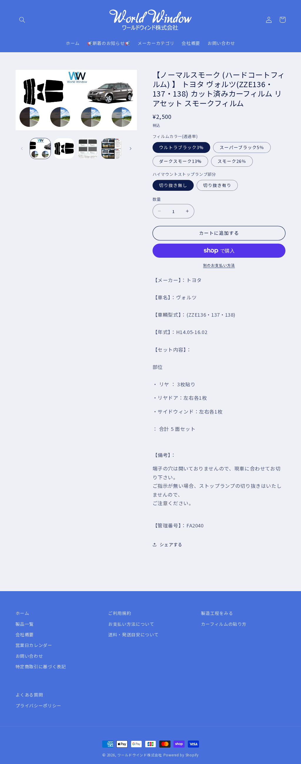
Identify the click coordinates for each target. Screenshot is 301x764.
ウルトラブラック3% (181, 147)
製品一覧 (25, 624)
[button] (22, 19)
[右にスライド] (130, 148)
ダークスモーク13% (180, 161)
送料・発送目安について (133, 634)
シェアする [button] (171, 544)
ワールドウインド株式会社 (139, 755)
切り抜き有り (217, 185)
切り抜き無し (173, 185)
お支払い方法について (131, 624)
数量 (157, 199)
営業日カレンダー (34, 645)
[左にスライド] (22, 148)
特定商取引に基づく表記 (41, 666)
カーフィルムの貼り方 (224, 624)
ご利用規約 (119, 613)
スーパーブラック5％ (242, 147)
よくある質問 (29, 695)
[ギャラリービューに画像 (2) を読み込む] (64, 148)
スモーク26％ (232, 161)
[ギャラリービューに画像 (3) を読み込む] (87, 148)
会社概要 (25, 634)
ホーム (22, 613)
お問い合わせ (29, 656)
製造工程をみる (217, 613)
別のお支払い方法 (219, 265)
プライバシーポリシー (38, 705)
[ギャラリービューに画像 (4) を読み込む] (111, 148)
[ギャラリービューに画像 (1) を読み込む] (40, 148)
